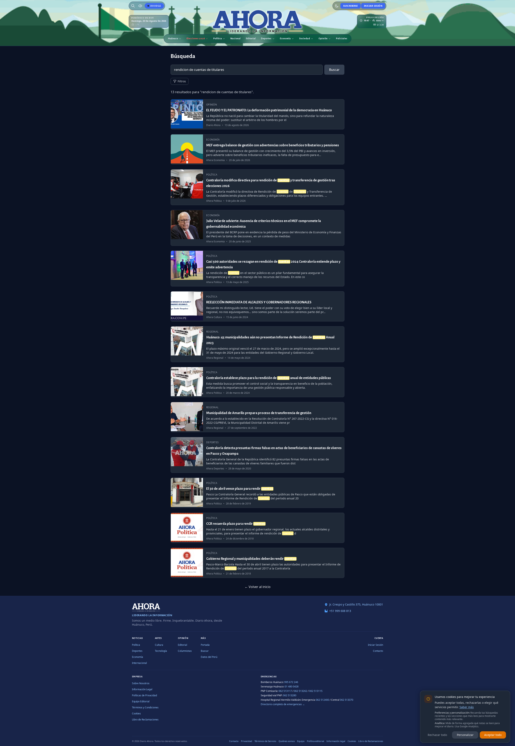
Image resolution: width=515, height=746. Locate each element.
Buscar (334, 69)
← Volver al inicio (258, 587)
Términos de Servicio (265, 741)
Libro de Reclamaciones (145, 719)
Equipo (301, 741)
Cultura (159, 645)
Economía (285, 38)
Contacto (378, 651)
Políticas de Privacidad (144, 695)
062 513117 (285, 691)
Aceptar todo (493, 735)
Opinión (323, 38)
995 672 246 (291, 682)
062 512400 (322, 700)
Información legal (336, 741)
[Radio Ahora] (140, 6)
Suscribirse (350, 5)
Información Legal (142, 689)
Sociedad (304, 38)
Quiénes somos (287, 741)
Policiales (341, 38)
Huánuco (173, 38)
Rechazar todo (437, 735)
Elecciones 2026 (195, 38)
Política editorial (315, 741)
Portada (205, 645)
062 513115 (315, 691)
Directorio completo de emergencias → (283, 704)
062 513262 (300, 691)
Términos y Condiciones (145, 707)
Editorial (251, 38)
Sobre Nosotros (140, 683)
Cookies (136, 713)
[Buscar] (133, 6)
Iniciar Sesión (373, 5)
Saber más (466, 707)
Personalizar (465, 735)
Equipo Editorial (140, 701)
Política (217, 38)
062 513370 (346, 700)
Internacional (139, 663)
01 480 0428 (292, 686)
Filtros (182, 81)
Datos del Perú (209, 657)
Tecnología (161, 651)
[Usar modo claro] (337, 6)
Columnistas (185, 651)
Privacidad (246, 741)
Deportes (266, 38)
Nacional (235, 38)
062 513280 (289, 695)
